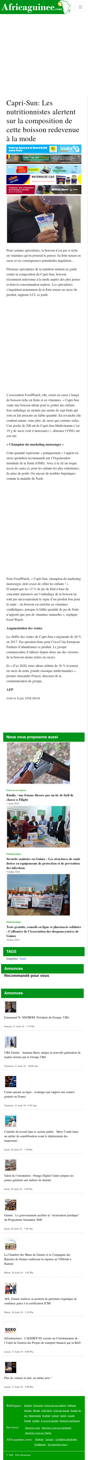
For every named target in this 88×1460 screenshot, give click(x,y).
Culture (55, 1415)
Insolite (36, 1420)
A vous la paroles (49, 1420)
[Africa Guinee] (35, 7)
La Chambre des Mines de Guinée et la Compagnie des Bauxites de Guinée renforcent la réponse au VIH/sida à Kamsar (37, 1259)
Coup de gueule (61, 1410)
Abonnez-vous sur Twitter (38, 1433)
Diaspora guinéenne (70, 1420)
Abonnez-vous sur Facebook (56, 1428)
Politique (71, 1405)
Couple (71, 1415)
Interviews (46, 1410)
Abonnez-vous (32, 1428)
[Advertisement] (44, 47)
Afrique (28, 1410)
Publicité (39, 1439)
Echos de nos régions (55, 1405)
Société (28, 1405)
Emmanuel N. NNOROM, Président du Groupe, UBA (36, 1017)
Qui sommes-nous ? (58, 1444)
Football (46, 1415)
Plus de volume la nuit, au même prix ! (28, 1378)
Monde (36, 1410)
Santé (22, 958)
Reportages (35, 1415)
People (27, 1420)
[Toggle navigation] (80, 7)
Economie (38, 1405)
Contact (49, 1439)
